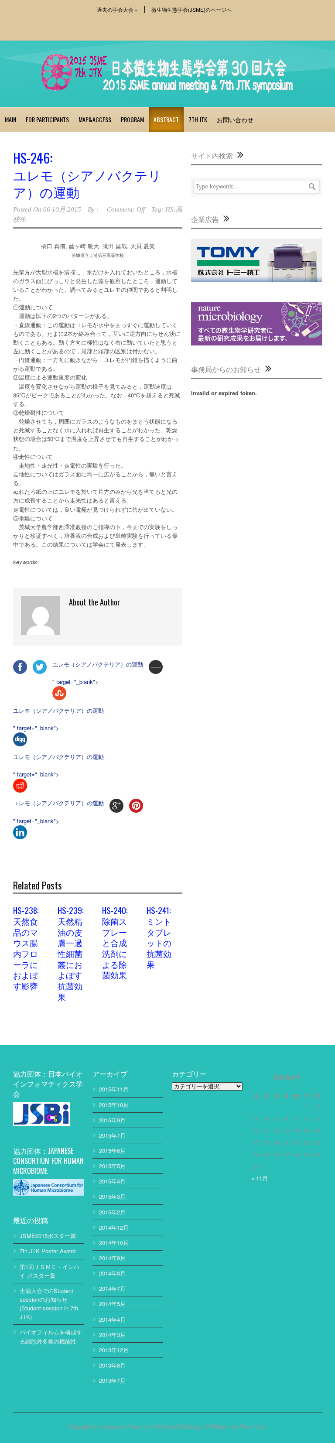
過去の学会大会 (117, 9)
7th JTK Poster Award (47, 1251)
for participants (47, 119)
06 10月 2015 (62, 209)
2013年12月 (114, 1350)
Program (132, 119)
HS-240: (115, 942)
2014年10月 (114, 1242)
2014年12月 (114, 1227)
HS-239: (71, 953)
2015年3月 (112, 1196)
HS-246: (87, 174)
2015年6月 (112, 1150)
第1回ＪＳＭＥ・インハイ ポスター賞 (49, 1270)
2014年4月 (112, 1319)
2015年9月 (112, 1120)
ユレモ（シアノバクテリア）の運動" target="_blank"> (97, 673)
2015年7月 (112, 1135)
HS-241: (159, 936)
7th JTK (197, 119)
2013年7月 (112, 1380)
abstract (166, 119)
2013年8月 (112, 1365)
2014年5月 (112, 1303)
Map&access (95, 119)
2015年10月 (114, 1105)
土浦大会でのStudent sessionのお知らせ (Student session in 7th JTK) (49, 1303)
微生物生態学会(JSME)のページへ (191, 9)
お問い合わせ (235, 119)
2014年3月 (112, 1334)
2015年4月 (112, 1181)
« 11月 (259, 1178)
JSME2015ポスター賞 (48, 1235)
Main (10, 119)
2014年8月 (112, 1273)
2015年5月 (112, 1166)
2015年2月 (112, 1212)
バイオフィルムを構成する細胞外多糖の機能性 (51, 1336)
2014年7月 (112, 1288)
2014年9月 (112, 1258)
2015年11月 (114, 1089)
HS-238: (26, 947)
